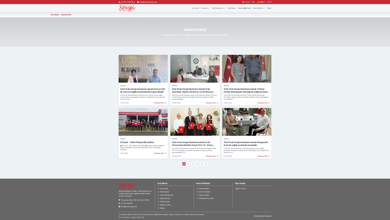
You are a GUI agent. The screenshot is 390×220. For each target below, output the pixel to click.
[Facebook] (268, 2)
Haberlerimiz (66, 15)
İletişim (269, 8)
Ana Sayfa (195, 8)
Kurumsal (204, 8)
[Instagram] (270, 2)
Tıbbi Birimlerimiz (217, 8)
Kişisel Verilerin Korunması (262, 216)
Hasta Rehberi (258, 8)
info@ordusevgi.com (148, 2)
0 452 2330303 (128, 2)
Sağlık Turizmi (240, 189)
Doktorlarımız (231, 8)
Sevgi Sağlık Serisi (244, 8)
